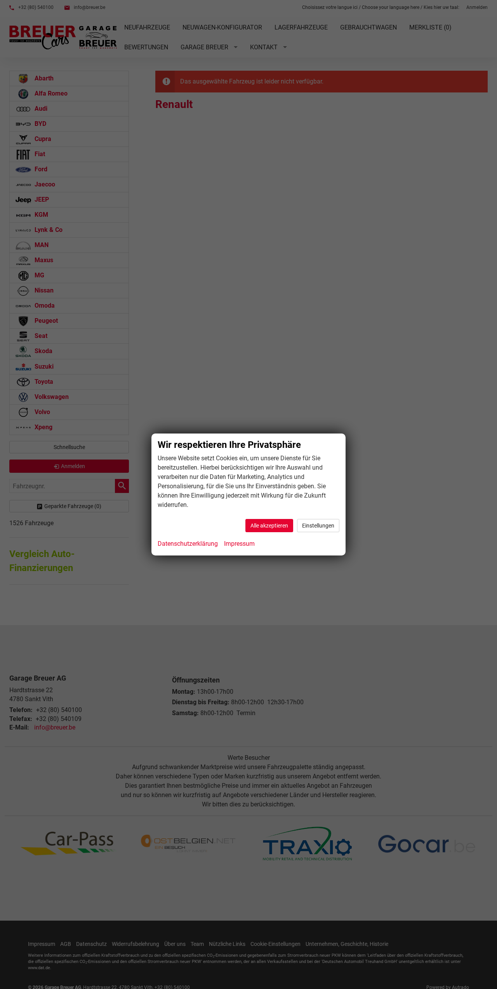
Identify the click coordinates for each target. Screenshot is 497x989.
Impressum (239, 543)
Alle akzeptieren (269, 525)
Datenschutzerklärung (188, 543)
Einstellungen (318, 525)
